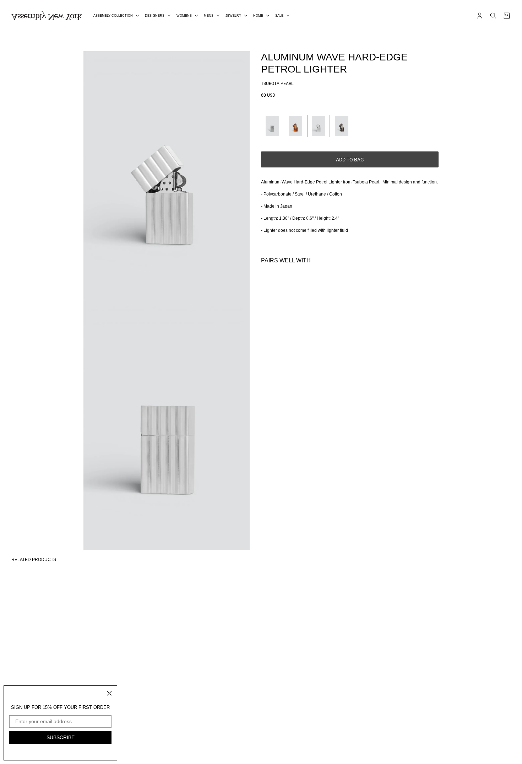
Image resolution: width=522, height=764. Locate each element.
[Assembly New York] (46, 15)
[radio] (272, 126)
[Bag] (507, 16)
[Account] (480, 16)
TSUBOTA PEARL (277, 83)
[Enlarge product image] (166, 176)
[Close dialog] (109, 693)
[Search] (493, 16)
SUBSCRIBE (61, 737)
